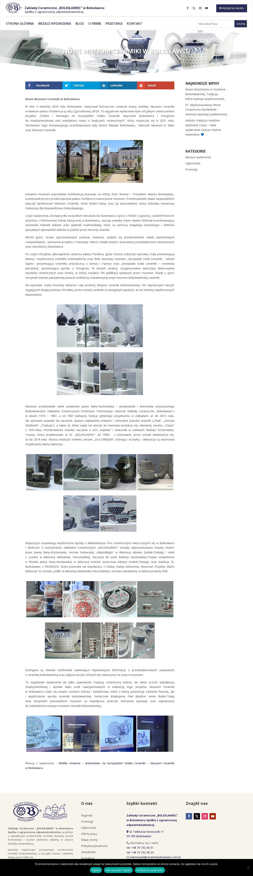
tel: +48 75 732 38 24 (140, 852)
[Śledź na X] (194, 8)
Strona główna (20, 24)
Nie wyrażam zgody (118, 870)
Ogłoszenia (192, 163)
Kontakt (134, 24)
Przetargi (114, 24)
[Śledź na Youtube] (206, 8)
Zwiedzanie (88, 852)
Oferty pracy (89, 834)
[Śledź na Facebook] (187, 8)
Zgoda (96, 870)
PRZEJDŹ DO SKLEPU (233, 8)
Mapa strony (89, 840)
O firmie (94, 24)
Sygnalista (87, 858)
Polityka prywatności (94, 846)
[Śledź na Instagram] (200, 8)
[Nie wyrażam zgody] (248, 867)
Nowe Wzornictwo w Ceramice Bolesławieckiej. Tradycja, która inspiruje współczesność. (205, 94)
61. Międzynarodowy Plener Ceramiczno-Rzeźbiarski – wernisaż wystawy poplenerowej (206, 109)
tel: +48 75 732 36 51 (140, 847)
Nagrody (86, 815)
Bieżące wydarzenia (54, 24)
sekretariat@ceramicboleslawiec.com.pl (155, 857)
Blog (80, 24)
